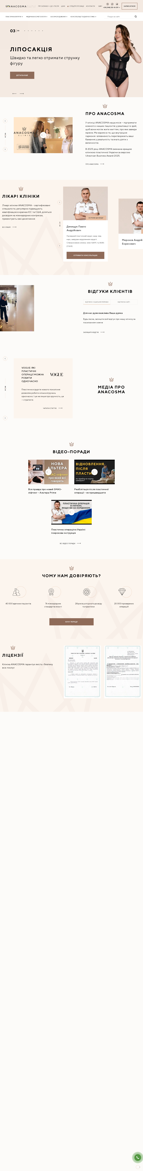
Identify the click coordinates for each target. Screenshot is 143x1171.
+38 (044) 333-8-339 (110, 7)
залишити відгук (91, 332)
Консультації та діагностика (83, 17)
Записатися (129, 6)
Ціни (63, 6)
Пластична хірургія (13, 17)
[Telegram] (117, 4)
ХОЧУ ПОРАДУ (71, 622)
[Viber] (107, 4)
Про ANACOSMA (91, 164)
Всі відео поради (67, 543)
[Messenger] (112, 4)
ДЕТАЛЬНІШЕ (22, 75)
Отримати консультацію (85, 255)
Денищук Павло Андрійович (76, 228)
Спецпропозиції (76, 6)
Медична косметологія (36, 17)
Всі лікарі (6, 227)
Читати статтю (50, 408)
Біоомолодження (58, 17)
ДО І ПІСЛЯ (54, 6)
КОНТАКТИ (90, 6)
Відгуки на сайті (124, 302)
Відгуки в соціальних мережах (96, 302)
